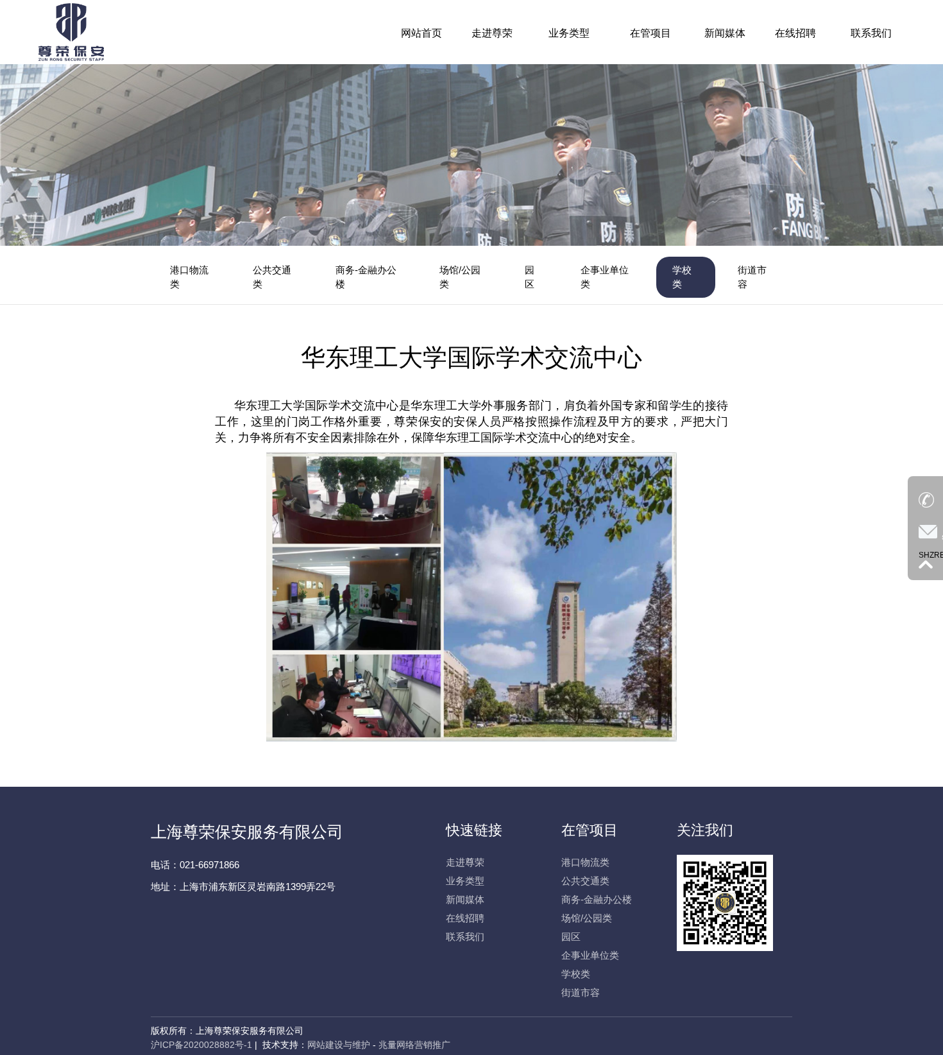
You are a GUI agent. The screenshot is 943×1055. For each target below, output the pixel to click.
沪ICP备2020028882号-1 (201, 1045)
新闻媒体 (465, 899)
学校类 (682, 276)
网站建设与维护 (338, 1045)
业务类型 (465, 880)
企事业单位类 (605, 276)
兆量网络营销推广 (414, 1045)
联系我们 (465, 936)
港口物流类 (189, 276)
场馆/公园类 (459, 276)
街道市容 (752, 276)
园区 (529, 276)
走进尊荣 (465, 862)
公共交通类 (272, 276)
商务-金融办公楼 (366, 276)
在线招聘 (465, 918)
